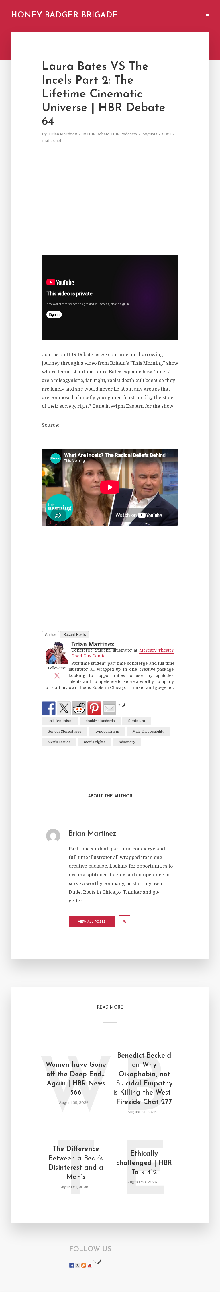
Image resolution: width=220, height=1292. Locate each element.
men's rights (94, 742)
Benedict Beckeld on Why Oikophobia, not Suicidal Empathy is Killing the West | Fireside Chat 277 (144, 1079)
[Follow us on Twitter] (77, 1265)
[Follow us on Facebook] (71, 1265)
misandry (127, 742)
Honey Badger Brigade (64, 15)
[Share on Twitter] (64, 708)
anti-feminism (60, 721)
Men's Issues (59, 742)
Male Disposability (148, 732)
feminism (136, 721)
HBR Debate (98, 134)
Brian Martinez (63, 134)
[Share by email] (109, 708)
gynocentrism (107, 732)
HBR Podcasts (124, 134)
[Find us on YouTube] (89, 1265)
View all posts (91, 922)
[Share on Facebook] (49, 708)
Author (50, 634)
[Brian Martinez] (57, 653)
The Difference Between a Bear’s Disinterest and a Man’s (75, 1163)
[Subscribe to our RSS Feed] (83, 1265)
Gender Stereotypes (64, 732)
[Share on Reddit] (79, 708)
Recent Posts (74, 634)
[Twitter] (57, 675)
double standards (100, 721)
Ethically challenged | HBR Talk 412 (144, 1163)
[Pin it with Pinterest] (94, 708)
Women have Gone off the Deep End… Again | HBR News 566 (76, 1079)
